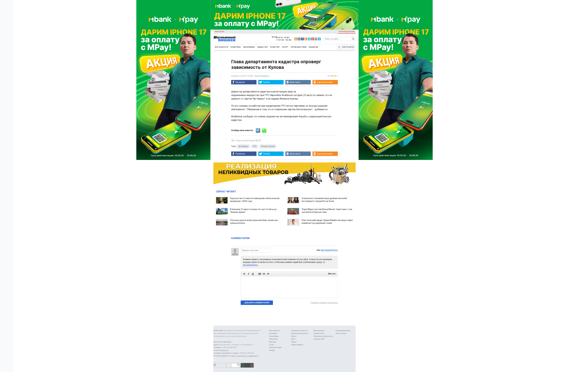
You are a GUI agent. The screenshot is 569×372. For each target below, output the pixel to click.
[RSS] (295, 39)
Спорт (285, 47)
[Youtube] (312, 39)
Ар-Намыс (243, 146)
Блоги (293, 336)
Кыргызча (219, 32)
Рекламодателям (347, 32)
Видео (294, 342)
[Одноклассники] (306, 39)
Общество (262, 47)
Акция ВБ (313, 47)
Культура (274, 47)
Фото (293, 339)
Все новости (221, 47)
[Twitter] (309, 39)
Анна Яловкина (261, 76)
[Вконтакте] (299, 39)
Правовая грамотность (323, 336)
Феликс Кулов (268, 146)
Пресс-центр (341, 333)
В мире (272, 350)
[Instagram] (316, 39)
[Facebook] (302, 39)
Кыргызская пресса (299, 333)
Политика (235, 47)
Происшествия (298, 47)
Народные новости (299, 331)
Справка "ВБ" (319, 339)
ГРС (254, 146)
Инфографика (297, 345)
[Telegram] (319, 39)
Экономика (249, 47)
